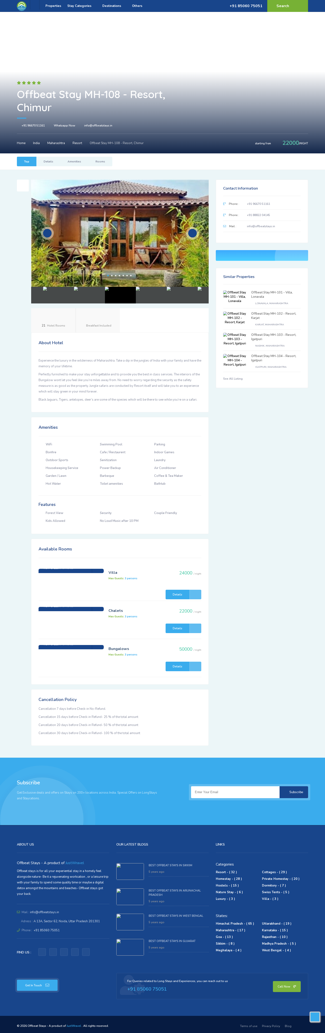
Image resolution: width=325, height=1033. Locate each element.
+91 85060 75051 (246, 6)
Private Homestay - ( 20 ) (281, 879)
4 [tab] (119, 275)
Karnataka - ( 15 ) (275, 930)
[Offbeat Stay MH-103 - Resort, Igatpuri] (234, 339)
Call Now (284, 986)
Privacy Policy (271, 1026)
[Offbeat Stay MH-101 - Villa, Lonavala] (234, 296)
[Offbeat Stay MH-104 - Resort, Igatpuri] (234, 360)
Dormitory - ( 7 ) (274, 885)
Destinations (112, 6)
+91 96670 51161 (33, 125)
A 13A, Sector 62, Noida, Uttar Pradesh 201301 (67, 921)
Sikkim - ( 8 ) (225, 944)
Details (48, 161)
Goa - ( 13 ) (224, 937)
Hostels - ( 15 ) (227, 885)
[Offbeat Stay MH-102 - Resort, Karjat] (234, 318)
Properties (53, 6)
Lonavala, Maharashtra (271, 303)
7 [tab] (131, 275)
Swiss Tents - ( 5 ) (275, 892)
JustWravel (74, 863)
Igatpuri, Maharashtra (270, 367)
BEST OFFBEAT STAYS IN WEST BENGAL (176, 916)
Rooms (100, 161)
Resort (77, 143)
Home (21, 143)
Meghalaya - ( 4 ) (228, 950)
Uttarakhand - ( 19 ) (276, 924)
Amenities (74, 161)
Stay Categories (79, 6)
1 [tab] (108, 275)
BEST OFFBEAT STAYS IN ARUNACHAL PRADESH (175, 893)
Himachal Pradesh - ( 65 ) (235, 924)
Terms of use (248, 1026)
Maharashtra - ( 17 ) (230, 930)
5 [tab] (123, 275)
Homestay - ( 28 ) (229, 879)
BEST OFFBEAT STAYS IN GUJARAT (172, 941)
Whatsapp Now (64, 125)
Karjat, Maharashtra (269, 324)
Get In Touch (33, 985)
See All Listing (233, 379)
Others (137, 6)
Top (26, 161)
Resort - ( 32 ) (226, 872)
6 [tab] (127, 275)
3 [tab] (115, 275)
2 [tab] (112, 275)
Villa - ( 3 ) (270, 899)
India (36, 143)
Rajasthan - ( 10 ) (275, 937)
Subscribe (295, 792)
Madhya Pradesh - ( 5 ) (279, 944)
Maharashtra (56, 143)
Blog (288, 1026)
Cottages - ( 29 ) (274, 872)
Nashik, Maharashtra (270, 346)
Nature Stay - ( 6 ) (229, 892)
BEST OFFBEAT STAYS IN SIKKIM (170, 865)
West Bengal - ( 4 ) (276, 950)
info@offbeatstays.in (98, 125)
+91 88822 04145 (258, 215)
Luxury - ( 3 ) (225, 899)
